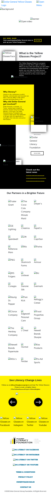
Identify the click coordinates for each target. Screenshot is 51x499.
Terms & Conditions (25, 472)
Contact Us (25, 487)
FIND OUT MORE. (37, 153)
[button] (43, 3)
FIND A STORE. (37, 40)
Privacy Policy (25, 477)
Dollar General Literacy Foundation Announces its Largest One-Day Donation (35, 175)
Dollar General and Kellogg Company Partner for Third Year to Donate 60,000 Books (36, 178)
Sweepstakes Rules (25, 482)
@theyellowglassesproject (19, 385)
